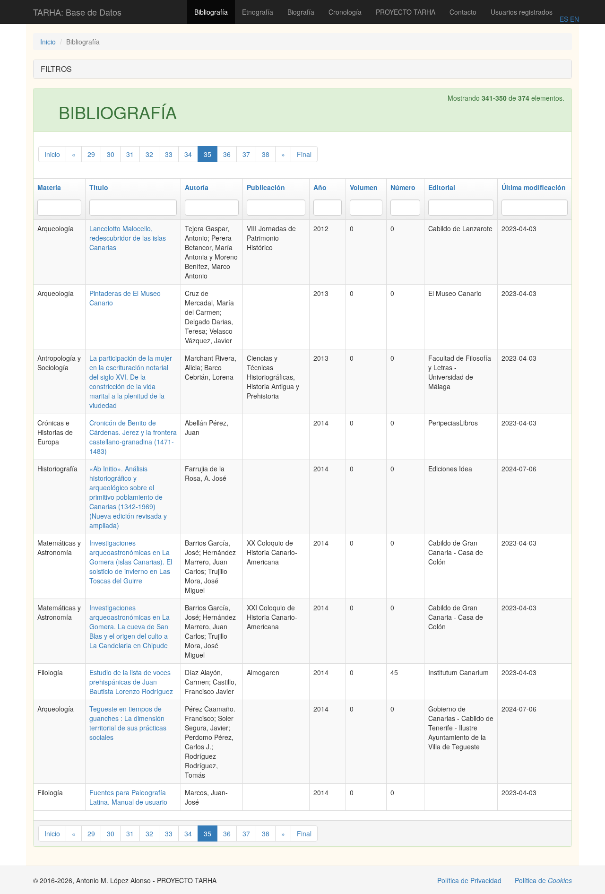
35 (207, 154)
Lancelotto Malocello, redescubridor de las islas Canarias (127, 238)
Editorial (441, 187)
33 (169, 154)
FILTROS (56, 68)
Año (320, 187)
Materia (49, 187)
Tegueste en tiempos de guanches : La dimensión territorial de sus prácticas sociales (127, 723)
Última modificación (533, 187)
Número (402, 187)
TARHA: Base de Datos (77, 12)
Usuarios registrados (522, 12)
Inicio (48, 41)
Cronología (345, 12)
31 (130, 154)
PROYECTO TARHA (405, 12)
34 (188, 154)
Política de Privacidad (469, 880)
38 (265, 154)
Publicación (266, 187)
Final (304, 154)
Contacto (462, 12)
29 (91, 154)
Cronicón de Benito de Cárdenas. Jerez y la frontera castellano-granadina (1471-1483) (133, 437)
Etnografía (257, 12)
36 (227, 154)
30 (110, 154)
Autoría (196, 187)
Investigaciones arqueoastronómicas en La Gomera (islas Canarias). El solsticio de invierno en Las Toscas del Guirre (130, 561)
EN (573, 19)
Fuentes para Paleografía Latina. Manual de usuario (128, 797)
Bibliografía (211, 12)
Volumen (364, 187)
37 (246, 154)
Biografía (300, 12)
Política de (543, 880)
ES (564, 19)
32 (149, 154)
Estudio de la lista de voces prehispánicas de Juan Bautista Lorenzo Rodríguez (131, 682)
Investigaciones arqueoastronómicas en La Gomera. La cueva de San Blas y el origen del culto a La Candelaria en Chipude (129, 626)
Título (98, 187)
